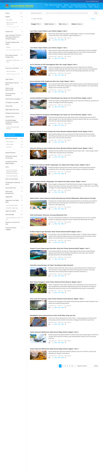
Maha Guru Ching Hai (56, 5)
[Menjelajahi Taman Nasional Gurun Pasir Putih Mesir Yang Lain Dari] (38, 322)
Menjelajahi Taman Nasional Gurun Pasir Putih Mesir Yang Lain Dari (52, 315)
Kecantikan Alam (52, 38)
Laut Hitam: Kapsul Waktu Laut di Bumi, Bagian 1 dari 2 (48, 48)
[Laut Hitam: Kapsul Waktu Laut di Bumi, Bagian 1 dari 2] (38, 54)
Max (46, 5)
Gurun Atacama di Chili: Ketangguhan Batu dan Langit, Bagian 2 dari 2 (53, 64)
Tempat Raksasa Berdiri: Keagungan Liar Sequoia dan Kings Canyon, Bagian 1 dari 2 (58, 181)
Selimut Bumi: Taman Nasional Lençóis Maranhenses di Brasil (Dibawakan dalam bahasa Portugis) (63, 198)
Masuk (96, 366)
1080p (62, 39)
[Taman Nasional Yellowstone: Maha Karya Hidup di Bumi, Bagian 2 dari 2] (38, 338)
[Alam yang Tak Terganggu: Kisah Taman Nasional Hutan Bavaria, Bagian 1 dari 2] (38, 305)
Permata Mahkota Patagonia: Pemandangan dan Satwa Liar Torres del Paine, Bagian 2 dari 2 (61, 98)
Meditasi (66, 5)
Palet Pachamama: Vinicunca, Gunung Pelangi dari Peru (48, 215)
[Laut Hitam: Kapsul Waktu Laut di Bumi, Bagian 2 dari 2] (38, 37)
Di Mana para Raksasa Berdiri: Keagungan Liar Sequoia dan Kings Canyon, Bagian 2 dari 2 (60, 165)
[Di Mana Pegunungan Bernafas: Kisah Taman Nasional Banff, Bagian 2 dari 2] (38, 238)
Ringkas (70, 7)
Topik (57, 7)
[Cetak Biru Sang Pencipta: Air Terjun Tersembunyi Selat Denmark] (38, 271)
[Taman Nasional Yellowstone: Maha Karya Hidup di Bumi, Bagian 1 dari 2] (38, 355)
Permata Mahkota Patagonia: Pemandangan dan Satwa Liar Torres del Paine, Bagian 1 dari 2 (61, 115)
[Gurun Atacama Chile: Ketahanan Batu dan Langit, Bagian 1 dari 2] (38, 87)
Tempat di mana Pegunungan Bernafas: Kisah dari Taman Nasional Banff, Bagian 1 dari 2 (60, 248)
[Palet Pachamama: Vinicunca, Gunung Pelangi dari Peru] (38, 221)
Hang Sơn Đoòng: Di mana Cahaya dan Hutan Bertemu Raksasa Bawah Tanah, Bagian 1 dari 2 (61, 148)
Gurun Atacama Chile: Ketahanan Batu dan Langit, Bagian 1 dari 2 (52, 81)
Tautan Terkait (91, 5)
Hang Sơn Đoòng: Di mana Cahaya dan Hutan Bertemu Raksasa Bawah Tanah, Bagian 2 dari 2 (61, 131)
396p (55, 39)
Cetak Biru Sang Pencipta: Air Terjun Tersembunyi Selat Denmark (51, 265)
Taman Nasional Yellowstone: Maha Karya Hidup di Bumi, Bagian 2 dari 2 (54, 332)
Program (63, 7)
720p (59, 39)
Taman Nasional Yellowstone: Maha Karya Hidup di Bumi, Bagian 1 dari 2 (54, 349)
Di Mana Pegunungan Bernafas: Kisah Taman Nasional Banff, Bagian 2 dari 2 (55, 232)
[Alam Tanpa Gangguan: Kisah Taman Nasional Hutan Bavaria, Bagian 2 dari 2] (38, 288)
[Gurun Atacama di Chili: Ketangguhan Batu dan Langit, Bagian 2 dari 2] (38, 71)
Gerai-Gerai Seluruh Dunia (78, 5)
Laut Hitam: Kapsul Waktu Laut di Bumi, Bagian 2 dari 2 (48, 31)
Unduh (91, 7)
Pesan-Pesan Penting (81, 7)
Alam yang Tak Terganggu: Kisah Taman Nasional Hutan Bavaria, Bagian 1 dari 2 (57, 299)
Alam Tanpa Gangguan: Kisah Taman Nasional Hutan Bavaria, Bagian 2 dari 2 (56, 282)
